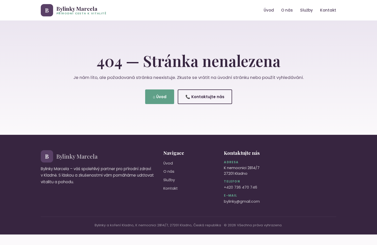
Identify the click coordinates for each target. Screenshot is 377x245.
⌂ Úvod (159, 96)
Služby (306, 10)
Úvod (269, 10)
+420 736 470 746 (240, 187)
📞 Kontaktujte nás (204, 96)
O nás (287, 10)
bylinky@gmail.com (242, 201)
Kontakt (328, 10)
